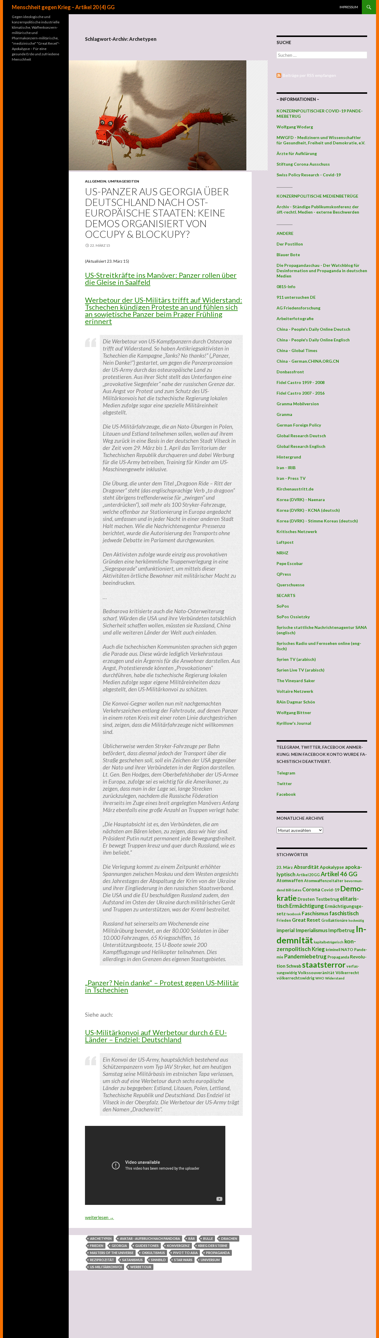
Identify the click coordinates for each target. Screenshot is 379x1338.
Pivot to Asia (185, 1253)
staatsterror (324, 964)
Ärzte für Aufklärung (297, 153)
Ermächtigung (306, 906)
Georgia (119, 1245)
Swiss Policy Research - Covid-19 (309, 174)
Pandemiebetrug (305, 956)
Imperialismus (311, 930)
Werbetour (140, 1267)
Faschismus (315, 913)
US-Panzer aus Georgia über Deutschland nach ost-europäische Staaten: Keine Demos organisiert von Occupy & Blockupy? (157, 212)
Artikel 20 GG (308, 875)
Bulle (208, 1238)
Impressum (349, 7)
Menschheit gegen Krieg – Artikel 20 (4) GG (63, 7)
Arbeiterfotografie (295, 318)
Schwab (293, 966)
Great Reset (306, 920)
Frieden (96, 1245)
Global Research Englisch (301, 446)
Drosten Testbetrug (318, 899)
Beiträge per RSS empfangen (309, 75)
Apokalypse (332, 867)
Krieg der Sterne (212, 1245)
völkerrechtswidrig (295, 977)
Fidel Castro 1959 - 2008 (301, 382)
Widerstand (334, 978)
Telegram (286, 772)
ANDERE (285, 233)
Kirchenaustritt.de (295, 488)
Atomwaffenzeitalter (323, 880)
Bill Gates (293, 890)
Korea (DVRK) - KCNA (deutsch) (308, 510)
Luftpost (285, 542)
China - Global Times (297, 350)
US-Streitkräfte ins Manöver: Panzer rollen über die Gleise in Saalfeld (161, 278)
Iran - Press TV (291, 478)
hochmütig (356, 920)
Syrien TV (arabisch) (296, 659)
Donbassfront (290, 371)
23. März (285, 867)
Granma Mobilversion (298, 403)
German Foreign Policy (299, 424)
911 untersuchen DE (296, 297)
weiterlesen (99, 1217)
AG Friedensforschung (298, 307)
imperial (286, 930)
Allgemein (95, 181)
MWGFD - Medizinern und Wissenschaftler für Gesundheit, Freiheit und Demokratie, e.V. (321, 140)
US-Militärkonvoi (106, 1267)
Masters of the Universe (112, 1253)
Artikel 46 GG (339, 873)
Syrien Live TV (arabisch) (301, 669)
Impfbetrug (341, 930)
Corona (311, 889)
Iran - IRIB (286, 467)
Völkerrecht (347, 972)
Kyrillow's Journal (294, 723)
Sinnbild (158, 1260)
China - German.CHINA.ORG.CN (308, 361)
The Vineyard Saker (296, 680)
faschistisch (344, 913)
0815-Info (286, 286)
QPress (284, 574)
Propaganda (218, 1253)
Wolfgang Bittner (294, 712)
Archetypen (101, 1238)
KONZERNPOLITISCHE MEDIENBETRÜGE (317, 195)
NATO (347, 949)
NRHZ (282, 552)
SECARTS (286, 595)
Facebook (286, 794)
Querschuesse (290, 584)
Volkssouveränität (316, 972)
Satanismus (132, 1260)
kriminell (333, 950)
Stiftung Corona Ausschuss (303, 164)
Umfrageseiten (123, 181)
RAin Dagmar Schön (296, 701)
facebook (294, 914)
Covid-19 (330, 889)
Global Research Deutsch (301, 435)
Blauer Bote (288, 254)
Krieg (318, 949)
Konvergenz (178, 1245)
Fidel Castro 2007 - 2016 (301, 393)
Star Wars (183, 1260)
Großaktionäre (334, 920)
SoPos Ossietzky (293, 616)
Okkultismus (153, 1253)
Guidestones (147, 1245)
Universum (210, 1260)
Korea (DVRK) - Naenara (301, 499)
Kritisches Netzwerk (297, 531)
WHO (319, 978)
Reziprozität (102, 1260)
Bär (191, 1238)
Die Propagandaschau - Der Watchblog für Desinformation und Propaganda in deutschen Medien (322, 270)
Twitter (284, 783)
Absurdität (306, 867)
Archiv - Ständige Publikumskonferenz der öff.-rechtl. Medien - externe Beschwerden (318, 209)
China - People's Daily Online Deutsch (313, 329)
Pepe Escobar (290, 563)
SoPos (283, 606)
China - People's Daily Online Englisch (313, 339)
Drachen (229, 1238)
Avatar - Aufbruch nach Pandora (150, 1238)
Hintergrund (289, 456)
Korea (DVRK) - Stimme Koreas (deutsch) (317, 520)
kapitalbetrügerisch (328, 942)
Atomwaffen (290, 880)
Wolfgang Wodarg (295, 126)
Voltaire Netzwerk (295, 691)
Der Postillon (290, 243)
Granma (284, 414)
